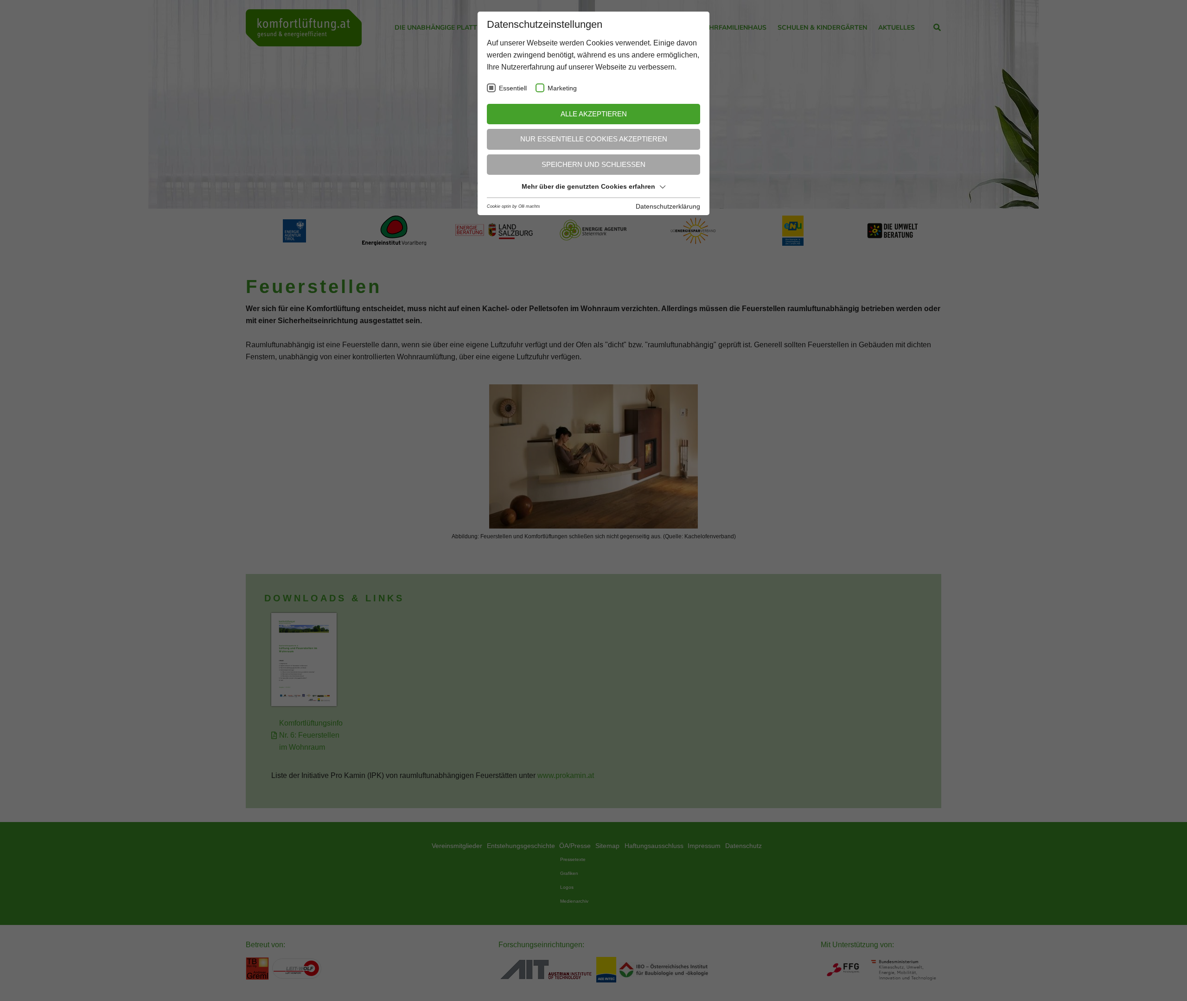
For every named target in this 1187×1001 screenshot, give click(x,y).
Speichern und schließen (593, 164)
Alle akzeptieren (594, 114)
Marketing (562, 88)
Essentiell (513, 88)
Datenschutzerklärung (668, 206)
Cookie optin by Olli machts (513, 206)
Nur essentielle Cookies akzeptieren (593, 139)
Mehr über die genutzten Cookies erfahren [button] (588, 186)
